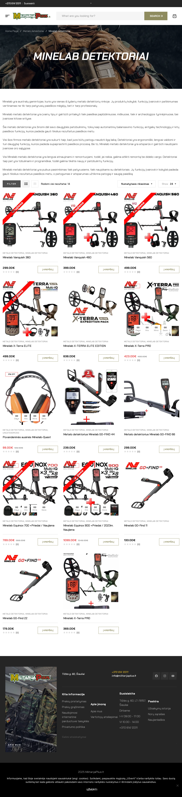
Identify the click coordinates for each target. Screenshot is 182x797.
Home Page (11, 31)
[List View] (34, 183)
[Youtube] (173, 676)
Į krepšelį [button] (47, 269)
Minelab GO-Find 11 (135, 525)
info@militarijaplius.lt (124, 675)
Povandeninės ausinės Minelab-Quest (27, 437)
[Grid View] (26, 183)
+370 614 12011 (120, 672)
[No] (177, 785)
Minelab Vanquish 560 (138, 257)
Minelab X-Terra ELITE (17, 346)
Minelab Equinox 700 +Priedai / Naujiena (28, 525)
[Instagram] (165, 676)
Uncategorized (11, 433)
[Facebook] (156, 676)
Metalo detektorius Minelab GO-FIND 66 (149, 434)
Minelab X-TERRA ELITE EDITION (84, 346)
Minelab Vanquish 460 (77, 257)
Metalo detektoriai (33, 31)
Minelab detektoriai (36, 253)
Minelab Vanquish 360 (17, 257)
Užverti (92, 789)
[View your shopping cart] (174, 16)
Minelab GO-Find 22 (15, 618)
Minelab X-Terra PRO (137, 346)
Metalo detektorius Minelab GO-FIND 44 (89, 434)
